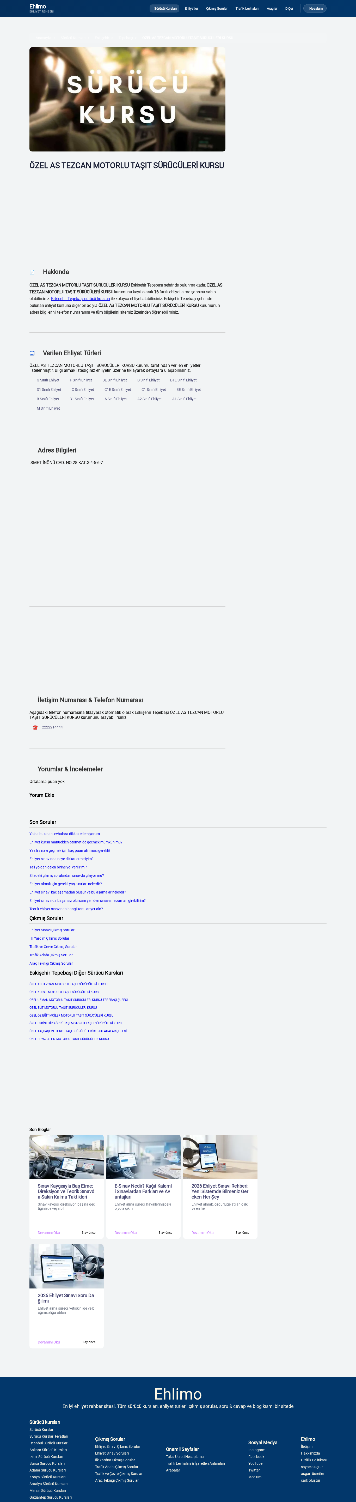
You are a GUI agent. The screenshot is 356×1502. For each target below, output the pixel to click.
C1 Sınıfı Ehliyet (154, 389)
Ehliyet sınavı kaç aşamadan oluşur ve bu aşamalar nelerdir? (77, 892)
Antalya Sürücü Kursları (48, 1484)
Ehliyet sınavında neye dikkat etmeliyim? (61, 859)
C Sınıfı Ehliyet (83, 389)
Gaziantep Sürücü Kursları (50, 1497)
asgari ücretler (312, 1473)
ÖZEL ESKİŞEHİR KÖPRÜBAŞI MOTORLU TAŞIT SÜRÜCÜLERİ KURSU (76, 1023)
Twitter (254, 1470)
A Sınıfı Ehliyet (116, 399)
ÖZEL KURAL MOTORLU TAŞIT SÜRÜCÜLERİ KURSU (65, 992)
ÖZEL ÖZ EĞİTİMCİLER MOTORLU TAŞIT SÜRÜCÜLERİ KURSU (71, 1015)
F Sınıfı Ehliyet (81, 380)
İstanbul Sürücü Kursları (48, 1443)
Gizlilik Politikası (314, 1460)
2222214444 (52, 727)
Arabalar (173, 1470)
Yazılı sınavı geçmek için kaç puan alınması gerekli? (70, 850)
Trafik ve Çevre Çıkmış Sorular (53, 947)
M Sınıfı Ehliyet (48, 408)
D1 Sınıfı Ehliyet (49, 389)
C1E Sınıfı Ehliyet (118, 389)
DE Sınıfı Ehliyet (114, 380)
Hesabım (316, 8)
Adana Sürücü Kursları (47, 1470)
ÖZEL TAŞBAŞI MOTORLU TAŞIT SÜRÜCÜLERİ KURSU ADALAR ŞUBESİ (78, 1031)
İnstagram (256, 1450)
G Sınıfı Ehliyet (48, 380)
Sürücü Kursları (73, 38)
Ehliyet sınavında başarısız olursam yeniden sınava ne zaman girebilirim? (87, 900)
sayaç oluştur (312, 1467)
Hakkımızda (310, 1453)
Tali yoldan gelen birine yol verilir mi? (58, 867)
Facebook (256, 1457)
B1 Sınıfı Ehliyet (82, 399)
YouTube (255, 1463)
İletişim (306, 1446)
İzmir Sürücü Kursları (46, 1457)
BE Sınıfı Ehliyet (188, 389)
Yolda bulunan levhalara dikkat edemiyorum (64, 834)
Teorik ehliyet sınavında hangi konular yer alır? (66, 909)
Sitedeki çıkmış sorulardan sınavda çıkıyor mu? (66, 875)
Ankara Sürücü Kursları (48, 1450)
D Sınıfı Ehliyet (148, 380)
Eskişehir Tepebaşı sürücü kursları (80, 298)
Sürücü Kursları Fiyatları (48, 1436)
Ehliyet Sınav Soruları (112, 1453)
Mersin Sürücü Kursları (47, 1490)
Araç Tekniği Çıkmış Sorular (51, 963)
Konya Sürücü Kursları (47, 1477)
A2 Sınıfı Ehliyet (149, 399)
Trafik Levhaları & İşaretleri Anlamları (195, 1463)
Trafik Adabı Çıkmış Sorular (51, 955)
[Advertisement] (127, 215)
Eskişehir (102, 38)
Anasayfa (43, 38)
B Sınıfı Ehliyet (48, 399)
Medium (254, 1477)
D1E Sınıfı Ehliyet (183, 380)
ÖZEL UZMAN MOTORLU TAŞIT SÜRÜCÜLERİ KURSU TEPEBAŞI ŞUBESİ (78, 1000)
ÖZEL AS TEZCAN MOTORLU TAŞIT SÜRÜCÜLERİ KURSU (187, 38)
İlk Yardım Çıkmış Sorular (49, 938)
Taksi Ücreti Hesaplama (185, 1457)
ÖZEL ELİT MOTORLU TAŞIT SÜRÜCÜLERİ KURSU (63, 1008)
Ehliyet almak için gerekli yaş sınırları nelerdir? (65, 884)
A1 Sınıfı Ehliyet (184, 399)
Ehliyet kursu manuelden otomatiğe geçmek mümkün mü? (75, 842)
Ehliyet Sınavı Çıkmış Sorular (52, 930)
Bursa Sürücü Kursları (47, 1463)
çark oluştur (310, 1480)
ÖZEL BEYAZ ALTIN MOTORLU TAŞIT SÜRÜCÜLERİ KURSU (69, 1039)
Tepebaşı (126, 38)
